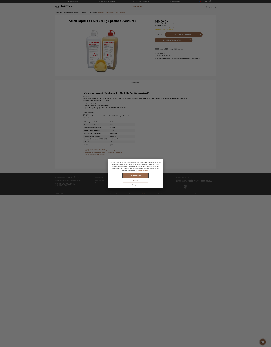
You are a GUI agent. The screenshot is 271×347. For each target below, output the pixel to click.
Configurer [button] (135, 185)
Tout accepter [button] (135, 176)
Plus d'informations (142, 171)
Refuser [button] (135, 180)
